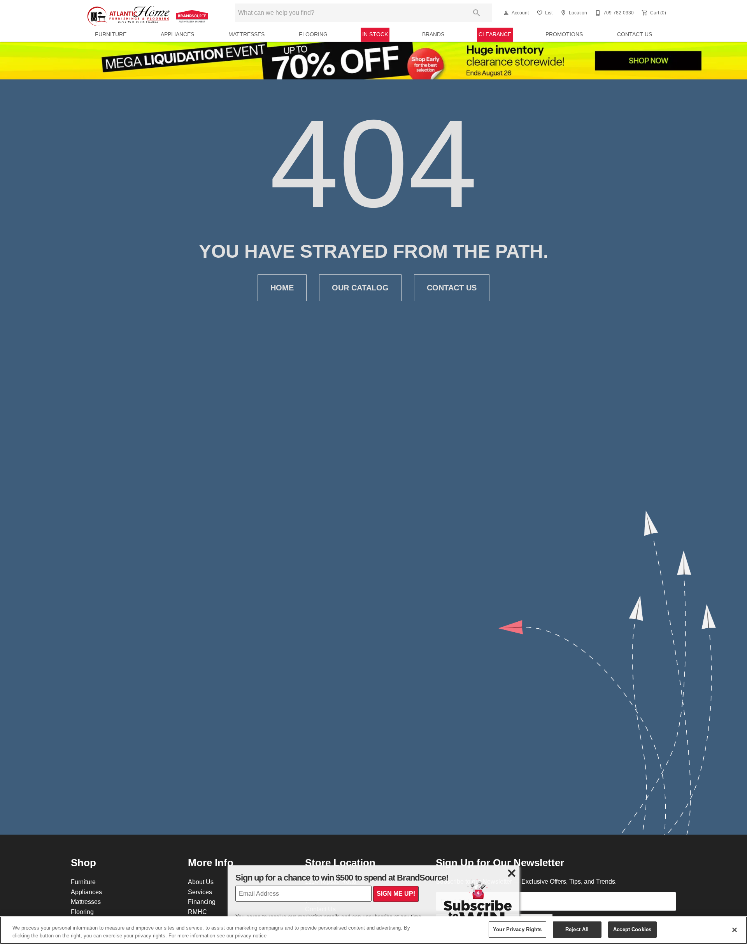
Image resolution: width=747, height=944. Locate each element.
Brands (433, 34)
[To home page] (148, 13)
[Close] (734, 929)
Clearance (495, 34)
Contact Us (634, 34)
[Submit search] (476, 13)
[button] (506, 13)
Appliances (177, 34)
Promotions (564, 34)
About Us (201, 881)
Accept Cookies (632, 929)
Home (282, 287)
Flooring (313, 34)
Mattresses (246, 34)
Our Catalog (360, 287)
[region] (373, 930)
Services (200, 891)
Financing (202, 901)
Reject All (577, 929)
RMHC (197, 911)
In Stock (375, 34)
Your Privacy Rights (517, 929)
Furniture (110, 34)
